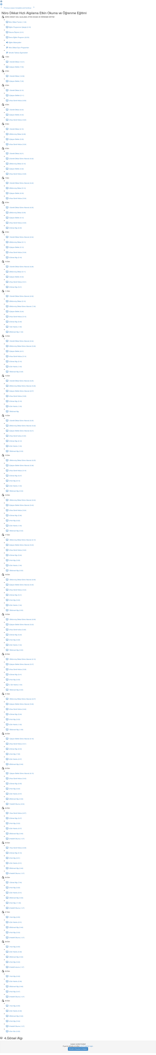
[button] (1, 2)
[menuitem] (1, 5)
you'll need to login (86, 1046)
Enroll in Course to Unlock (78, 1049)
